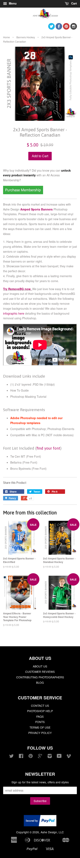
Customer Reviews (40, 672)
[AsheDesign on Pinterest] (66, 28)
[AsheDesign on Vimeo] (68, 757)
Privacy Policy (40, 733)
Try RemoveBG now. (17, 289)
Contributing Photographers (40, 677)
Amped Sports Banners (36, 209)
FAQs (40, 716)
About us (40, 666)
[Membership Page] (23, 193)
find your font (48, 448)
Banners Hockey (25, 37)
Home (6, 37)
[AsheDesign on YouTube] (59, 757)
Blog (40, 682)
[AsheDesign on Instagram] (73, 28)
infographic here (13, 313)
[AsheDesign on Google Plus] (40, 757)
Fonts (40, 722)
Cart (73, 3)
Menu (12, 3)
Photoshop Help (40, 711)
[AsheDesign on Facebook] (59, 28)
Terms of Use (40, 727)
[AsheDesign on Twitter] (51, 28)
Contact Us (40, 705)
